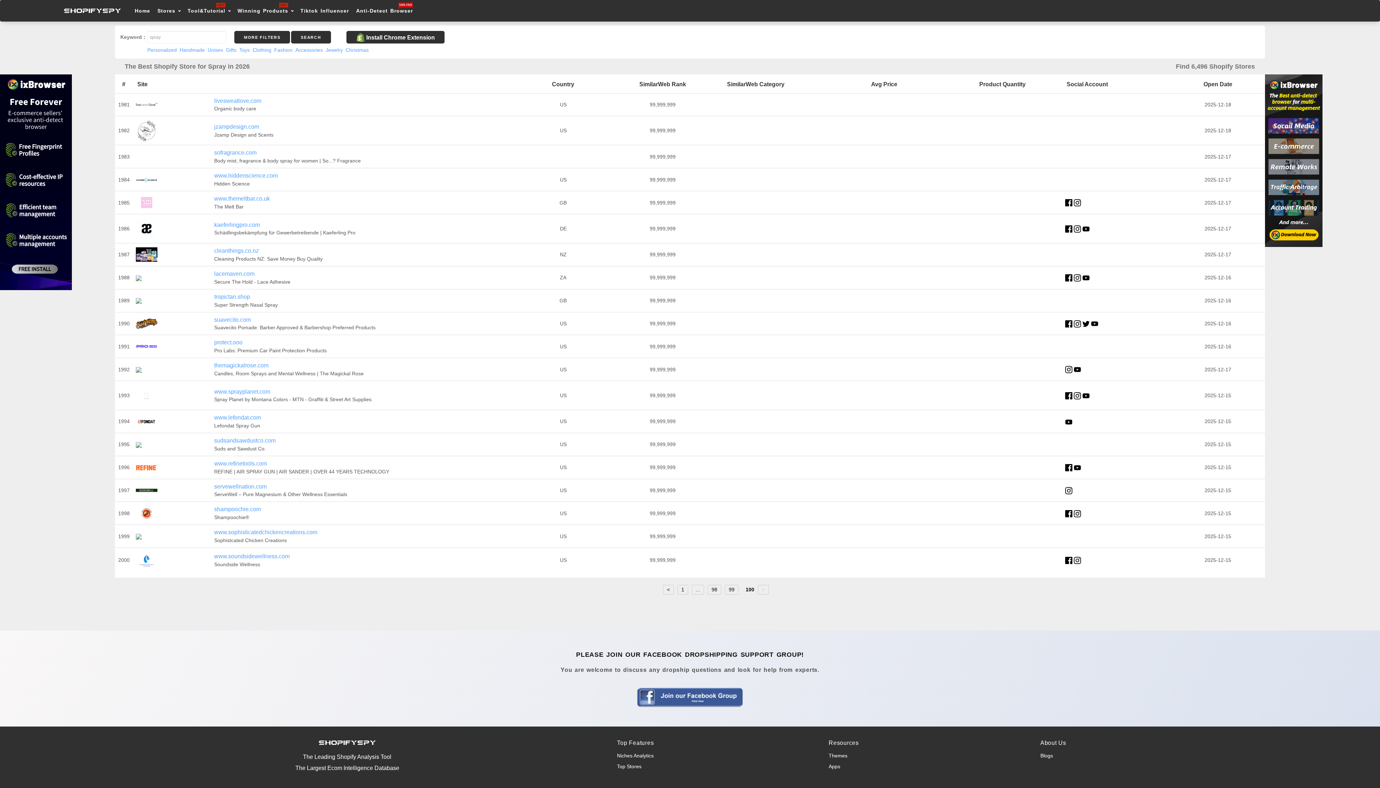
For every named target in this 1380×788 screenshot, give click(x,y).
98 (714, 589)
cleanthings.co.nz (236, 251)
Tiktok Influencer (324, 11)
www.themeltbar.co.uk (242, 199)
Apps (834, 766)
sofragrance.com (235, 153)
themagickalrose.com (241, 365)
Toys (244, 50)
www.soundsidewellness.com (252, 556)
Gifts (231, 50)
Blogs (1046, 756)
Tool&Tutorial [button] (206, 11)
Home (142, 11)
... (698, 589)
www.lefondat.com (237, 417)
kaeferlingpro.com (237, 225)
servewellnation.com (240, 487)
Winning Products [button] (263, 11)
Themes (838, 756)
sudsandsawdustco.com (245, 440)
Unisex (215, 50)
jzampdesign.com (236, 127)
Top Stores (629, 766)
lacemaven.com (234, 274)
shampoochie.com (237, 509)
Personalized (162, 50)
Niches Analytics (635, 756)
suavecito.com (232, 320)
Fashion (283, 50)
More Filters (262, 37)
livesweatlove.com (237, 101)
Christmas (357, 50)
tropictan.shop (232, 297)
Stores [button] (167, 11)
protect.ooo (228, 342)
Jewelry (334, 50)
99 (732, 589)
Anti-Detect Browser (384, 11)
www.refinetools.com (240, 464)
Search (311, 37)
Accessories (309, 50)
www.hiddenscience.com (246, 176)
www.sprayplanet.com (242, 392)
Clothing (262, 50)
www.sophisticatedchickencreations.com (265, 532)
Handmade (192, 50)
